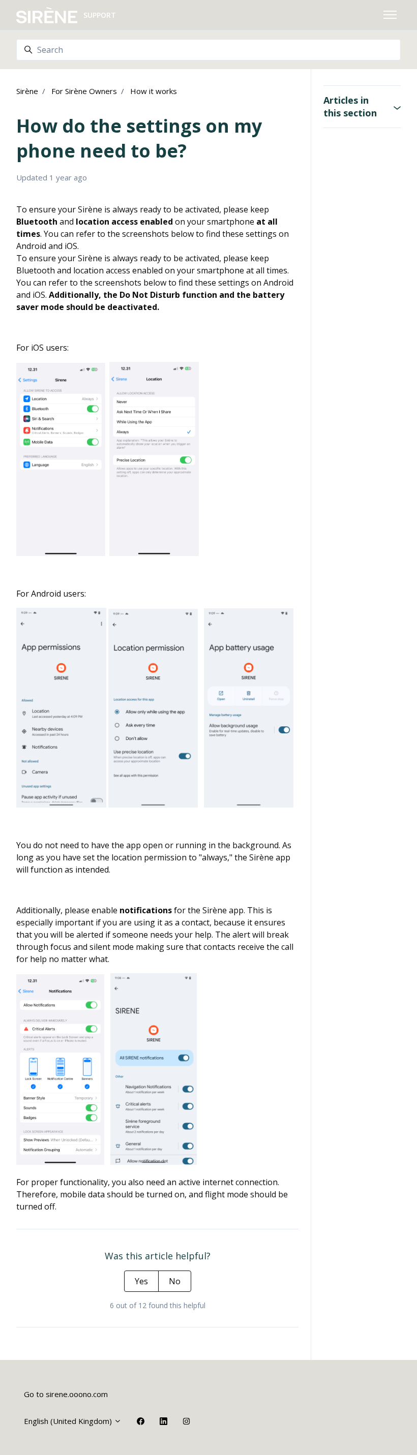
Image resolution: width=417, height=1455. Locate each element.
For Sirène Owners (84, 91)
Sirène (27, 91)
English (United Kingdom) (69, 1421)
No (175, 1281)
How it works (153, 91)
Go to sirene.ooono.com (66, 1394)
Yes (141, 1281)
